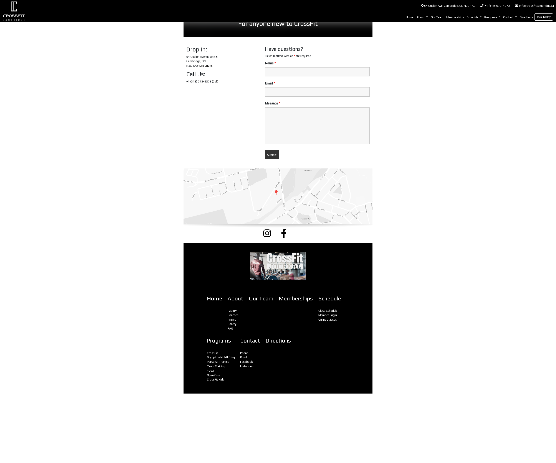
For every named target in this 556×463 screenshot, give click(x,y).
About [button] (421, 17)
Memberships (455, 17)
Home (410, 17)
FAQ (230, 328)
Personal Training (218, 361)
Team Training (216, 366)
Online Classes (327, 319)
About (235, 298)
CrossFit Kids (215, 379)
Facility (232, 310)
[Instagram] (269, 233)
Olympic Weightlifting (221, 357)
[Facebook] (287, 233)
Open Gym (213, 375)
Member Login (327, 315)
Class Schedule (328, 310)
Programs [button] (491, 17)
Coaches (233, 315)
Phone (244, 353)
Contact (250, 340)
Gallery (232, 324)
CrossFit (212, 353)
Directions (526, 17)
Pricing (232, 319)
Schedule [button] (473, 17)
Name (270, 63)
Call (215, 81)
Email (270, 83)
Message (272, 103)
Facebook (246, 361)
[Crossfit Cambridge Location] (278, 196)
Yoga (210, 370)
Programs (219, 340)
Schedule (329, 298)
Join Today (544, 17)
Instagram (246, 366)
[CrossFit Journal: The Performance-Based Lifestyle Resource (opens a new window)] (278, 266)
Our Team (437, 17)
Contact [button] (508, 17)
